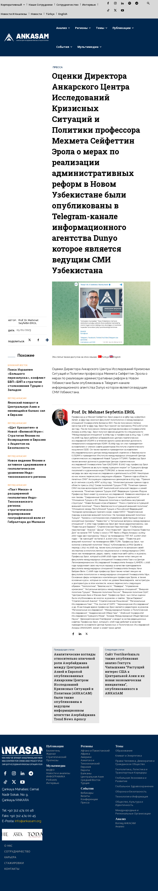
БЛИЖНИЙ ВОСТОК (18, 365)
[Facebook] (108, 3)
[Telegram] (136, 3)
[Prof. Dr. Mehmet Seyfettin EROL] (60, 523)
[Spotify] (129, 3)
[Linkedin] (122, 3)
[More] (47, 340)
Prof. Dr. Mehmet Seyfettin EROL (28, 322)
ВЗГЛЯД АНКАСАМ (17, 398)
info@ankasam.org (28, 821)
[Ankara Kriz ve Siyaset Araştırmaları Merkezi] (26, 37)
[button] (148, 3)
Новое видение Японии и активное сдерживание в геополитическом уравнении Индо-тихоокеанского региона (27, 468)
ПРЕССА (58, 67)
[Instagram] (115, 3)
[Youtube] (122, 10)
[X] (115, 10)
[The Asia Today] (22, 834)
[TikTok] (108, 10)
